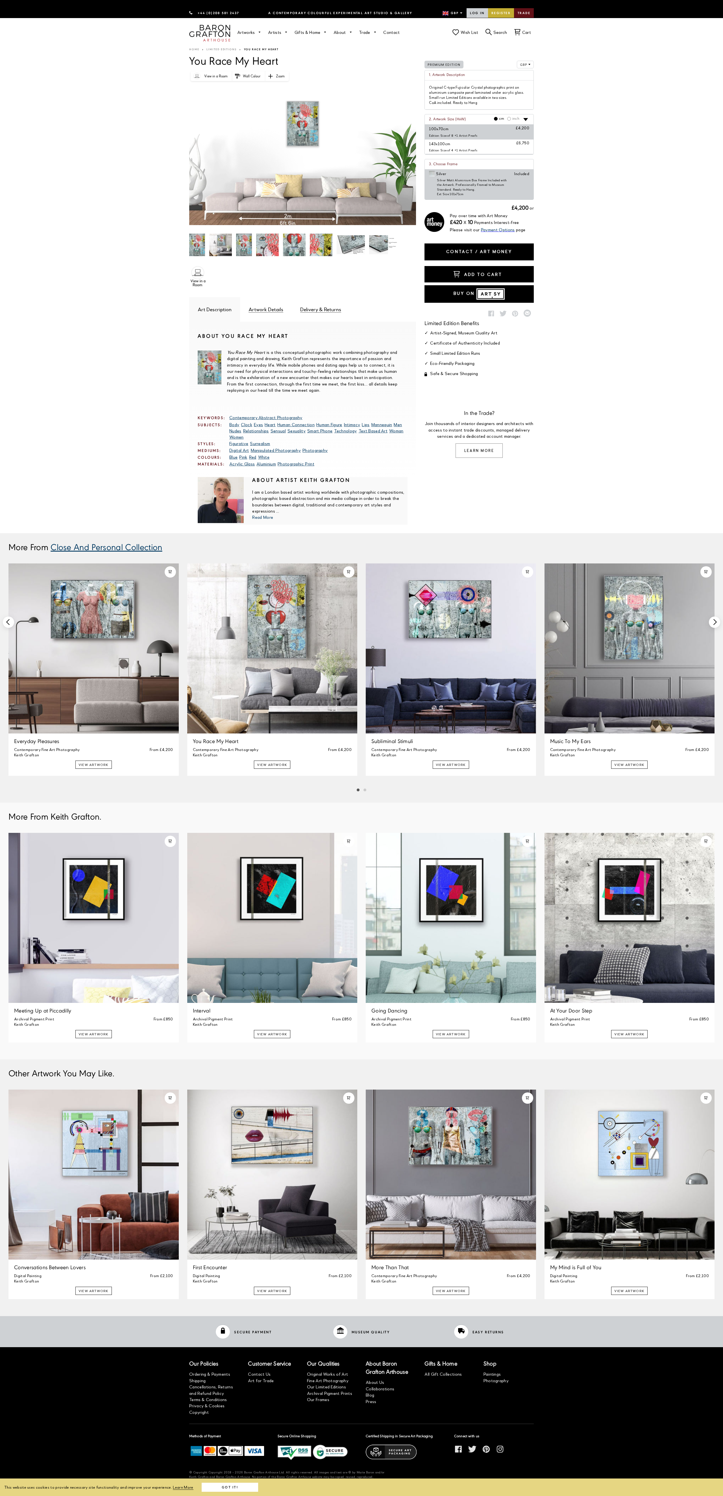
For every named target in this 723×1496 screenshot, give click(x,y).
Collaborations (380, 1388)
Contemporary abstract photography (265, 417)
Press (371, 1401)
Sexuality (297, 430)
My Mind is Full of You (576, 1268)
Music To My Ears (570, 741)
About (340, 32)
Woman (396, 430)
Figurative (238, 443)
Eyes (258, 424)
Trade (524, 13)
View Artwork (94, 765)
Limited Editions (221, 49)
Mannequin (381, 424)
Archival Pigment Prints (329, 1393)
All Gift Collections (443, 1374)
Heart (270, 424)
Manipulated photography (276, 450)
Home (194, 49)
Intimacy (352, 424)
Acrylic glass (242, 463)
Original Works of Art (327, 1374)
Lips (365, 424)
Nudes (235, 430)
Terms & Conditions (208, 1399)
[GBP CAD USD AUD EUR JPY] (453, 13)
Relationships (256, 430)
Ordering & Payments (209, 1374)
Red (252, 457)
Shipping (197, 1380)
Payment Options (498, 229)
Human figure (329, 424)
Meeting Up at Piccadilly (42, 1011)
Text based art (373, 430)
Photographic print (296, 463)
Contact (391, 32)
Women (236, 436)
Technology (345, 430)
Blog (370, 1394)
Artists (275, 32)
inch (515, 118)
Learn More (479, 450)
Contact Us (259, 1374)
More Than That (390, 1268)
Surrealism (260, 443)
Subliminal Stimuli (392, 741)
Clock (246, 424)
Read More (262, 517)
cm (501, 118)
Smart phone (320, 430)
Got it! (230, 1487)
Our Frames (318, 1399)
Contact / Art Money (479, 251)
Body (234, 424)
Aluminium (266, 463)
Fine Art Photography (328, 1380)
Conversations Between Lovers (50, 1268)
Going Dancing (389, 1011)
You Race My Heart (215, 741)
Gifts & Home (308, 32)
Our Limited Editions (326, 1386)
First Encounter (210, 1268)
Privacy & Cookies (207, 1405)
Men (398, 424)
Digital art (239, 450)
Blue (233, 457)
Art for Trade (261, 1380)
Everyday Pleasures (36, 741)
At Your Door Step (571, 1011)
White (264, 457)
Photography (315, 450)
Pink (243, 457)
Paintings (492, 1374)
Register (501, 13)
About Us (375, 1382)
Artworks (246, 32)
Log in (477, 13)
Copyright (199, 1412)
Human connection (296, 424)
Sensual (278, 430)
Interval (202, 1011)
